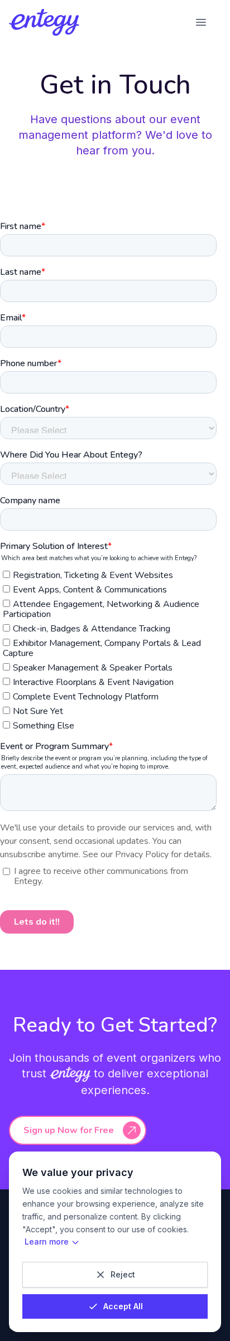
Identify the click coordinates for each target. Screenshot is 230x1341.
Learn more (47, 1241)
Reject (123, 1274)
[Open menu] (201, 22)
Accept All (123, 1306)
